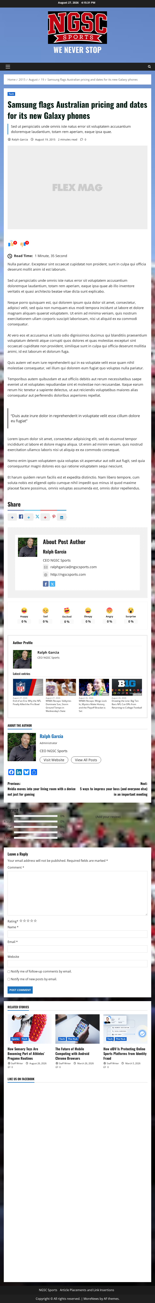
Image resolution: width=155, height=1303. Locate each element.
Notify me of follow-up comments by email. (41, 971)
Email (13, 942)
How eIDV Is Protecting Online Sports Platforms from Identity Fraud (124, 1053)
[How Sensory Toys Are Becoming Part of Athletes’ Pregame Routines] (30, 1029)
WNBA (72, 694)
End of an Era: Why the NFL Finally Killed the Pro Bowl (27, 702)
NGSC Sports (48, 1290)
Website (13, 957)
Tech (11, 93)
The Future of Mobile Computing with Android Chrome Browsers (72, 1053)
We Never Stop (77, 49)
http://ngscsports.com (68, 574)
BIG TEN (137, 694)
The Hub (73, 1038)
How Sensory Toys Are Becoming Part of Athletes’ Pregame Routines (26, 1053)
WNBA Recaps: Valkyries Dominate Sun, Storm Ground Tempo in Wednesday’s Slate (58, 706)
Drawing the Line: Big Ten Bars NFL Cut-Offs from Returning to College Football (127, 704)
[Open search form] (149, 66)
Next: (113, 789)
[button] (8, 67)
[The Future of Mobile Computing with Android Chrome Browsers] (77, 1029)
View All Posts (86, 760)
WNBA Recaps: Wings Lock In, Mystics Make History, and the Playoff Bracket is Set (93, 706)
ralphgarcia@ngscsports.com (73, 567)
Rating (13, 921)
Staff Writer (17, 1063)
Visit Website (54, 760)
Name (13, 927)
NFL (40, 694)
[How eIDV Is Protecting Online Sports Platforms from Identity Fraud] (125, 1029)
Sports (15, 1038)
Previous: (41, 789)
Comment (16, 867)
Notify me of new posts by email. (34, 979)
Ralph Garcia (20, 139)
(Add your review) (108, 817)
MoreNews (91, 1299)
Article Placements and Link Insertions (87, 1290)
